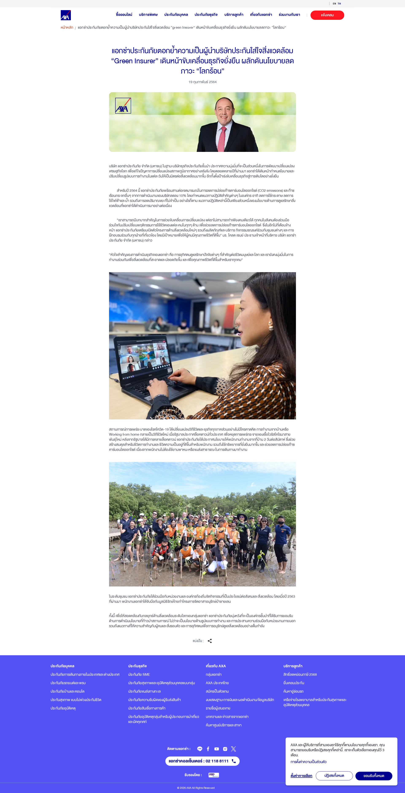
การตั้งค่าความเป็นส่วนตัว (309, 762)
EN (334, 3)
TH (339, 3)
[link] (200, 749)
